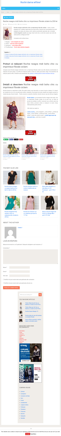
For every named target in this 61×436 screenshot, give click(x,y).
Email (5, 271)
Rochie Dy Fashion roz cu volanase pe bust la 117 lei (30, 213)
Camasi (23, 391)
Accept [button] (27, 434)
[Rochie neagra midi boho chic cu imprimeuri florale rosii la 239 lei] (30, 149)
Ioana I (5, 24)
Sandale (23, 418)
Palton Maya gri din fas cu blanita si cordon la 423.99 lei (32, 307)
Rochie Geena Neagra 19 (31, 311)
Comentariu (6, 248)
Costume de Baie (25, 396)
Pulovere (23, 411)
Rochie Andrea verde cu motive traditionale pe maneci (30, 188)
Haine (8, 12)
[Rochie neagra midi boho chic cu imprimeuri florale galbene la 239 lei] (11, 149)
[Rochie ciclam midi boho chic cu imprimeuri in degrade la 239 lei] (48, 149)
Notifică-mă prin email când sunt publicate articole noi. (18, 283)
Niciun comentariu (23, 24)
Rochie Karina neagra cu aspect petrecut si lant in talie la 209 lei (11, 188)
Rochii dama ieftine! (30, 2)
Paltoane (23, 407)
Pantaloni (23, 409)
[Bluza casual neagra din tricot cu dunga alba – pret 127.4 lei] (49, 203)
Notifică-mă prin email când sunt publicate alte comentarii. (19, 279)
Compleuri (23, 393)
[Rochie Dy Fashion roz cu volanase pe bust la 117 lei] (30, 203)
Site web (5, 275)
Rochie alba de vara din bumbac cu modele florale (33, 316)
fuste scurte (31, 112)
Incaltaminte (24, 402)
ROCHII (11, 17)
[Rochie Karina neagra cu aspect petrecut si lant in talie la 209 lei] (11, 178)
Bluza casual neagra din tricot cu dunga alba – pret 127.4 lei (49, 213)
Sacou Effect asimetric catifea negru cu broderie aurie (33, 320)
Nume (5, 267)
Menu (3, 8)
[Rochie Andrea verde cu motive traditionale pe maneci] (30, 178)
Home (2, 12)
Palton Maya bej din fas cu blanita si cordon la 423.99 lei (32, 303)
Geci (22, 398)
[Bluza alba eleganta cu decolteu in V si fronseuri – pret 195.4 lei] (49, 178)
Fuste (22, 400)
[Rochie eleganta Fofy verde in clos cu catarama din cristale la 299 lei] (11, 203)
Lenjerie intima (24, 405)
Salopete (23, 416)
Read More (33, 434)
